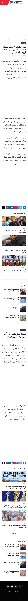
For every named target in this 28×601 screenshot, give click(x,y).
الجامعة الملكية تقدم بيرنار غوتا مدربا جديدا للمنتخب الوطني (11, 316)
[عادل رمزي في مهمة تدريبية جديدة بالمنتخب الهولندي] (14, 240)
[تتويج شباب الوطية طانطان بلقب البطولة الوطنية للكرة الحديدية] (14, 515)
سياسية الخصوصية (14, 594)
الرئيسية (24, 39)
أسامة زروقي (21, 55)
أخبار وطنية (19, 39)
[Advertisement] (14, 22)
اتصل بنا (6, 591)
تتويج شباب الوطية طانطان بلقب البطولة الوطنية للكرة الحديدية (14, 526)
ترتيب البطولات (17, 591)
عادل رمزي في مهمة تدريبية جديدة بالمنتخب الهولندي (15, 251)
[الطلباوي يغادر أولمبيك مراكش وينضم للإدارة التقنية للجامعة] (14, 221)
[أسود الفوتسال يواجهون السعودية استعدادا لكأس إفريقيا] (23, 300)
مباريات (23, 591)
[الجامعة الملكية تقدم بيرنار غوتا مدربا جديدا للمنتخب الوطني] (23, 318)
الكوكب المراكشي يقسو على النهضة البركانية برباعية (15, 271)
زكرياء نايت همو (21, 340)
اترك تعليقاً (14, 278)
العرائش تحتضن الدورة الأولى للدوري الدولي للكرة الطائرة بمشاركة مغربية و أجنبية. (15, 487)
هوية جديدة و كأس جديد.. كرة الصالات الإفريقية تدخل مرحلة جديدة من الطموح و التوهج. (14, 506)
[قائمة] (25, 2)
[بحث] (2, 2)
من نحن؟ (11, 591)
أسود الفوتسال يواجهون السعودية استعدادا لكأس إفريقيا (10, 298)
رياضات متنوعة (23, 330)
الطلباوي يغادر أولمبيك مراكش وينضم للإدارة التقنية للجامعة (15, 231)
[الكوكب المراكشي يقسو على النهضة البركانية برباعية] (14, 260)
